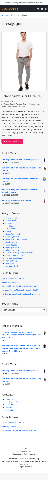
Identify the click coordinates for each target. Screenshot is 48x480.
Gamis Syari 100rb (12, 234)
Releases (21, 107)
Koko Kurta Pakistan (13, 258)
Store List (9, 410)
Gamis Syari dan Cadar (10, 282)
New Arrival (10, 263)
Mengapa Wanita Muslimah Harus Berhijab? (19, 290)
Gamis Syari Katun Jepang (16, 239)
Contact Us (10, 405)
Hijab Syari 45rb (12, 247)
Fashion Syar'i (21, 104)
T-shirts (12, 229)
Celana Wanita (11, 220)
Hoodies (12, 226)
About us (9, 399)
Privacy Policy (15, 402)
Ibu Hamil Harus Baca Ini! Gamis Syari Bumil (19, 286)
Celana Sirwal (9, 104)
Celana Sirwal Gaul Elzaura (21, 96)
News (3, 107)
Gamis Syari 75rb (12, 237)
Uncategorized (11, 266)
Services (8, 407)
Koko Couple (33, 104)
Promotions (12, 107)
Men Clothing (11, 261)
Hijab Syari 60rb (12, 250)
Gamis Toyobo (11, 245)
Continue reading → (12, 141)
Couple (8, 231)
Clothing (9, 223)
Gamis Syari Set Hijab (14, 242)
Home (6, 15)
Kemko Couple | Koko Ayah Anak (19, 253)
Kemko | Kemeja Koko (14, 255)
